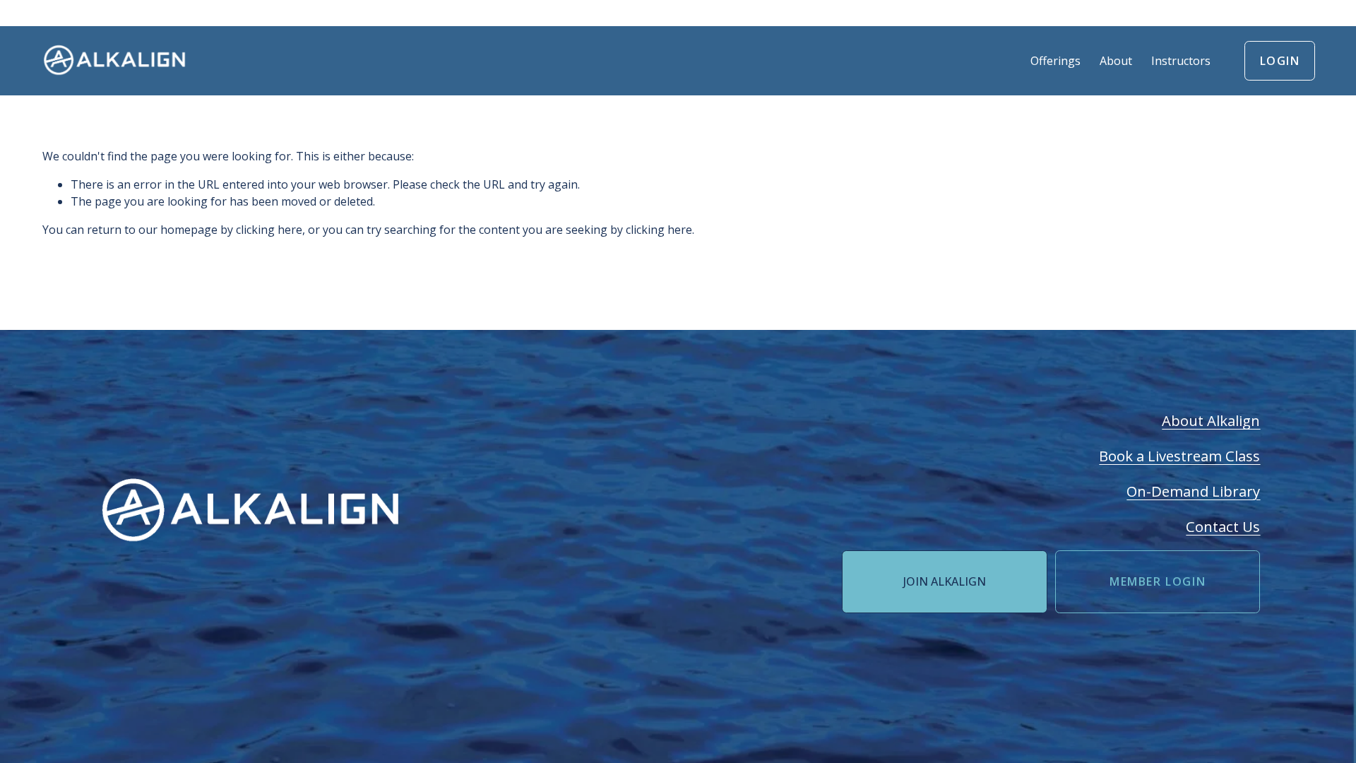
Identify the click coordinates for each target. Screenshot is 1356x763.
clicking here (269, 229)
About (1116, 61)
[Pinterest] (399, 558)
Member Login (1158, 581)
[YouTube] (372, 558)
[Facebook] (345, 558)
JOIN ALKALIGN (944, 581)
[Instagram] (318, 558)
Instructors (1181, 61)
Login (1280, 61)
